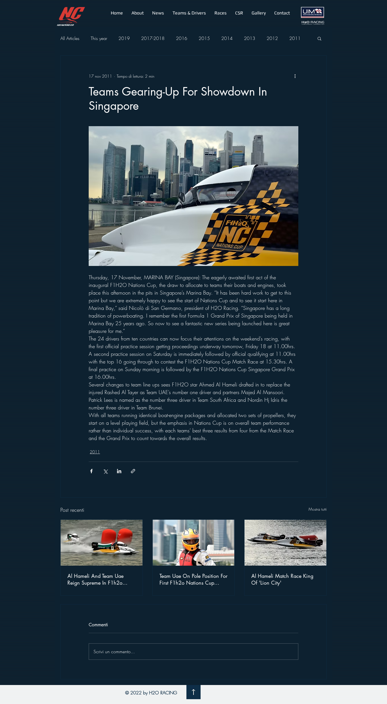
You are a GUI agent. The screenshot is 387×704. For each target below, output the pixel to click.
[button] (137, 13)
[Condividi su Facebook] (91, 471)
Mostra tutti (318, 509)
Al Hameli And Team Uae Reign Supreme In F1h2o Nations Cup (95, 579)
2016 (181, 38)
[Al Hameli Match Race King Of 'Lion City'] (285, 543)
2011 (295, 38)
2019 (124, 38)
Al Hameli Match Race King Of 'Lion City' (282, 579)
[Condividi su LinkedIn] (119, 471)
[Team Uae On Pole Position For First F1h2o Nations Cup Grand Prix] (194, 543)
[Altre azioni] (295, 76)
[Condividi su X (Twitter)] (105, 471)
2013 (249, 38)
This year (99, 38)
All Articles (69, 38)
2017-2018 (153, 38)
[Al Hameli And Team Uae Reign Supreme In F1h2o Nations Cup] (102, 543)
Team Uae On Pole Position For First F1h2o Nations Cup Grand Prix (193, 579)
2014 (227, 38)
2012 (272, 38)
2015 (204, 38)
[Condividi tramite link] (133, 471)
